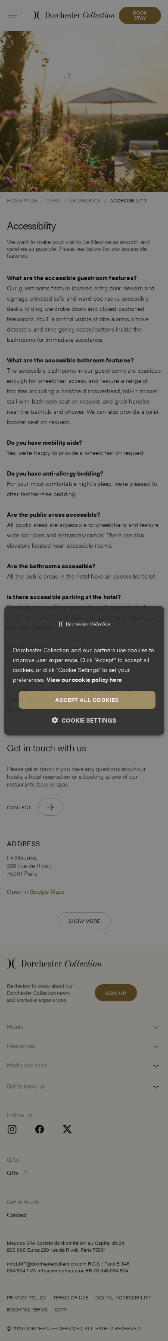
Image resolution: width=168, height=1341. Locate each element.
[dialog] (84, 670)
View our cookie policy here (84, 679)
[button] (84, 720)
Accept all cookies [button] (86, 700)
